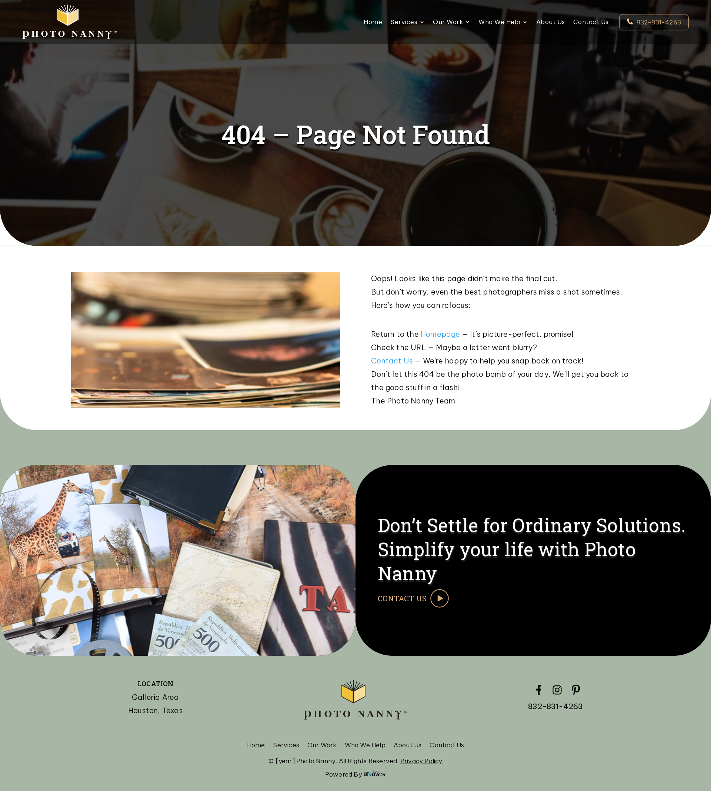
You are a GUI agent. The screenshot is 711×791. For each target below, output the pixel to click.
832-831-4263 (659, 22)
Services (403, 22)
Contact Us (591, 22)
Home (373, 22)
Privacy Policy (421, 761)
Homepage (440, 334)
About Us (550, 22)
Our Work (448, 22)
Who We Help (499, 22)
